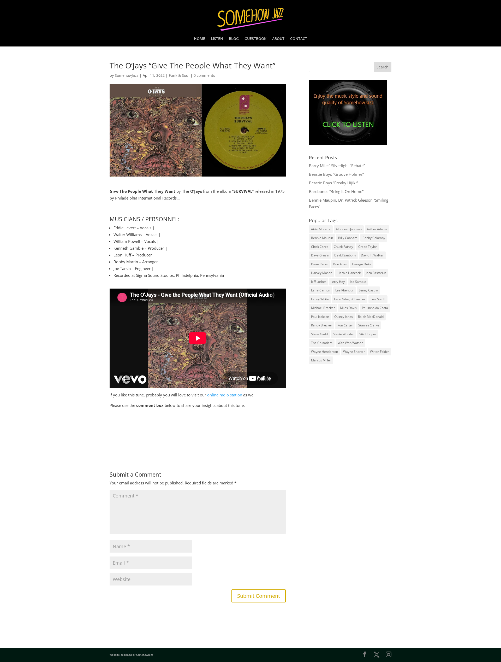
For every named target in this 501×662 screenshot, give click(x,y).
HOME (199, 39)
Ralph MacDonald (371, 316)
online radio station (224, 394)
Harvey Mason (321, 273)
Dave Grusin (320, 255)
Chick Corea (320, 246)
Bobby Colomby (373, 238)
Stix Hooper (367, 334)
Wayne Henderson (324, 351)
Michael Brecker (323, 308)
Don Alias (340, 264)
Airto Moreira (321, 229)
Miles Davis (348, 308)
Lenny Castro (368, 290)
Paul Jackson (320, 316)
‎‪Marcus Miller (321, 360)
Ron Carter (345, 325)
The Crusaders (321, 343)
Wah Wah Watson (350, 343)
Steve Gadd (319, 334)
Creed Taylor (367, 246)
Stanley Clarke (368, 325)
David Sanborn (345, 255)
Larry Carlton (320, 290)
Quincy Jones (343, 316)
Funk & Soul (179, 75)
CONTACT (298, 39)
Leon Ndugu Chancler (349, 299)
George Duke (361, 264)
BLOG (234, 39)
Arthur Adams (377, 229)
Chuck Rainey (343, 246)
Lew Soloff (378, 299)
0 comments (204, 75)
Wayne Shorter (354, 351)
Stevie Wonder (343, 334)
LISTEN (217, 39)
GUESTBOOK (255, 39)
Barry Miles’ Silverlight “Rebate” (337, 165)
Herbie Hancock (349, 273)
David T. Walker (372, 255)
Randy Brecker (321, 325)
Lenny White (320, 299)
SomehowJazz (127, 75)
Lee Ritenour (344, 290)
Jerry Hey (338, 281)
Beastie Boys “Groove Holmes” (336, 174)
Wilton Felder (379, 351)
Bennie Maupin (322, 238)
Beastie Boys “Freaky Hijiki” (333, 182)
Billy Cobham (347, 238)
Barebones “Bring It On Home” (336, 191)
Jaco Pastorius (376, 273)
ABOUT (278, 39)
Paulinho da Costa (375, 308)
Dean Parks (319, 264)
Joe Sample (358, 281)
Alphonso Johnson (349, 229)
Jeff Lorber (318, 281)
